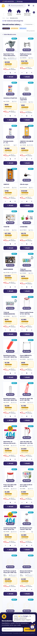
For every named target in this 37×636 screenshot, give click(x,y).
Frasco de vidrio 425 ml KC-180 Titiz (9, 485)
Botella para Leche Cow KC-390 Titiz (26, 528)
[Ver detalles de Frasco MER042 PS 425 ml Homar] (27, 346)
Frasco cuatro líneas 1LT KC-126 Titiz (26, 313)
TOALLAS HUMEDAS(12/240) (25, 270)
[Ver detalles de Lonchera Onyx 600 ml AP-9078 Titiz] (10, 518)
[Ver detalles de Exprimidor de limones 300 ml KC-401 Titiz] (10, 432)
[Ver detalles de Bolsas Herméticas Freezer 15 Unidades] (10, 605)
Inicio (3, 18)
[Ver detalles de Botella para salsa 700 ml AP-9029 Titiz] (10, 346)
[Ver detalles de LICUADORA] (27, 217)
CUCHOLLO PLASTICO (10, 98)
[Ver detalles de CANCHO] (10, 175)
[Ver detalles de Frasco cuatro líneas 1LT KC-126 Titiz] (27, 303)
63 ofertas (15, 28)
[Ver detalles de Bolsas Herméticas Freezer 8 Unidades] (27, 605)
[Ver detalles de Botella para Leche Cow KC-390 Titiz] (27, 518)
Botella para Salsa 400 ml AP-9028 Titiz (10, 399)
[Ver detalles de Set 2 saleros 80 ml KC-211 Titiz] (27, 475)
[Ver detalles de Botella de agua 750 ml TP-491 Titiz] (27, 389)
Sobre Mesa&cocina (10, 34)
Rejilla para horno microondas (25, 54)
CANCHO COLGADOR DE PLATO (26, 142)
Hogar (7, 18)
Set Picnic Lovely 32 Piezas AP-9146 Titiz (9, 571)
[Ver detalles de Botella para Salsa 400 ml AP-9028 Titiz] (10, 389)
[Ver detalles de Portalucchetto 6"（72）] (10, 132)
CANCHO (6, 184)
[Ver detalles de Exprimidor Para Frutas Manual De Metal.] (10, 44)
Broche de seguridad (23, 98)
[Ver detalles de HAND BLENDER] (10, 260)
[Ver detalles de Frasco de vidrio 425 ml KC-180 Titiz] (10, 475)
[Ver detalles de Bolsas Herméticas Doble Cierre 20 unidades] (27, 561)
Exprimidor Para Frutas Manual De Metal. (9, 55)
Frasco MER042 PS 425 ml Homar (26, 356)
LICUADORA (23, 227)
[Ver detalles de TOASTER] (10, 217)
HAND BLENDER (8, 269)
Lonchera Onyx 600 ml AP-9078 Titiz (9, 528)
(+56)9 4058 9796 (9, 1)
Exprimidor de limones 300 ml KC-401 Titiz (9, 443)
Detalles (11, 50)
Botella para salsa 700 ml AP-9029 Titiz (10, 356)
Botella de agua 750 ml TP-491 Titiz (26, 399)
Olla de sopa (24, 184)
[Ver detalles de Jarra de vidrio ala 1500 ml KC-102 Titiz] (27, 432)
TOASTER (6, 227)
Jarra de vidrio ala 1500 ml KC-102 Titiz (26, 442)
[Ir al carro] (29, 6)
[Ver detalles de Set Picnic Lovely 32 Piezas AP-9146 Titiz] (10, 561)
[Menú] (33, 6)
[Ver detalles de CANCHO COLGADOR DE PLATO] (27, 132)
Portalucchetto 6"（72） (8, 142)
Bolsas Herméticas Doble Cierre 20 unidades (26, 572)
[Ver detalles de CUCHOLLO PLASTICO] (10, 88)
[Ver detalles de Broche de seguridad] (27, 88)
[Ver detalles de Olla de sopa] (27, 175)
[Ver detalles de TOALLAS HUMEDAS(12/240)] (27, 260)
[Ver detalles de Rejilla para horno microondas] (27, 44)
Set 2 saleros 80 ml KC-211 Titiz (26, 485)
